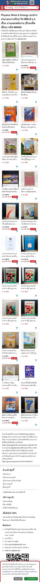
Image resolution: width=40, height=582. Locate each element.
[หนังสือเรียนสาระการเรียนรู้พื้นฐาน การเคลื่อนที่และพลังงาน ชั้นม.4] (29, 146)
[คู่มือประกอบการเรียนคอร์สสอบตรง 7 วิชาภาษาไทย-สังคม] (29, 405)
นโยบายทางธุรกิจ (9, 477)
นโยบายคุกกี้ (7, 484)
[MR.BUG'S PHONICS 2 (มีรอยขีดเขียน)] (10, 114)
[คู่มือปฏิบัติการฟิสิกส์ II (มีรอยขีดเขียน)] (10, 50)
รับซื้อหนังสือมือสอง (10, 508)
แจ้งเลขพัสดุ (7, 501)
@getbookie (15, 550)
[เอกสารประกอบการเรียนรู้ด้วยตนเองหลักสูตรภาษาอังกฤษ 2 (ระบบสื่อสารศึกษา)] (10, 211)
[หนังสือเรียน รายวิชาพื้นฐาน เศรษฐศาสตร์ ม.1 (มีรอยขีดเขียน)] (29, 114)
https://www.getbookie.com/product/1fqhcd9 (18, 445)
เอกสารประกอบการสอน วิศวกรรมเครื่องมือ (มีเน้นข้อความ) (10, 256)
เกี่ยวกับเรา (7, 474)
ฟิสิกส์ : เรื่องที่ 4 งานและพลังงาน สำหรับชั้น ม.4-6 (10, 94)
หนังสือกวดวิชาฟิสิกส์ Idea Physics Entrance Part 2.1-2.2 (10, 191)
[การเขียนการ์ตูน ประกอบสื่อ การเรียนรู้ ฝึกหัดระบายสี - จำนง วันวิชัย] (10, 372)
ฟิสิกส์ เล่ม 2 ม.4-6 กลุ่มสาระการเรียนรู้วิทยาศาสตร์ (28, 353)
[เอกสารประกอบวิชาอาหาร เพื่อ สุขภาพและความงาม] (10, 276)
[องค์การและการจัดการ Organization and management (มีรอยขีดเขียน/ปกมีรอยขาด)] (29, 179)
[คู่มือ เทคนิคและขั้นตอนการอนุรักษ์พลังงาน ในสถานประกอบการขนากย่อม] (10, 405)
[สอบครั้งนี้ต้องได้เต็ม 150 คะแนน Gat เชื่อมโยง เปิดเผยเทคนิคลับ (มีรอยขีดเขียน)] (29, 372)
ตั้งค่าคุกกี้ (6, 487)
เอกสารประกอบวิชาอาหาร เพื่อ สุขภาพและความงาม (9, 288)
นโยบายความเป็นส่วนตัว (12, 480)
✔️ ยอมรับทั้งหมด (31, 579)
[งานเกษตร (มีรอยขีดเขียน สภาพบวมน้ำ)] (10, 146)
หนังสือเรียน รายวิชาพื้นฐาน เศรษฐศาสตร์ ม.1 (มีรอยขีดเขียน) (29, 127)
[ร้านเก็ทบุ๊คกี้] (2, 7)
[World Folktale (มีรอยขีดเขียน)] (29, 82)
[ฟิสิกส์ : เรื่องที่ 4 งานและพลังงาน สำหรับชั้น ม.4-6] (10, 82)
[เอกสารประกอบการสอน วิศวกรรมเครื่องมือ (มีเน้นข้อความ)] (10, 243)
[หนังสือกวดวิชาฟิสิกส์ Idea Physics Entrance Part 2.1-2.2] (10, 179)
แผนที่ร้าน (9, 538)
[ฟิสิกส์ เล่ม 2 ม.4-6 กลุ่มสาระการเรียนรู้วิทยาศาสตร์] (29, 340)
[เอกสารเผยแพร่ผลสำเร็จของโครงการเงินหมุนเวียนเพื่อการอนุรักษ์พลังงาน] (10, 340)
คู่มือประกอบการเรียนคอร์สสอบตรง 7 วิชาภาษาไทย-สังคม (29, 417)
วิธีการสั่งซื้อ (7, 504)
